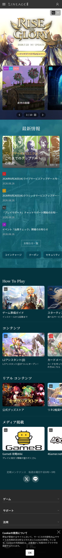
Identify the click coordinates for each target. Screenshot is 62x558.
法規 (5, 522)
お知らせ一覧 (31, 243)
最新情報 (31, 128)
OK (30, 552)
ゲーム (7, 499)
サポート (8, 510)
